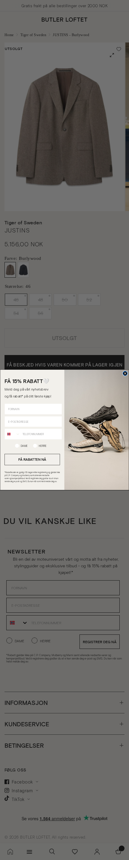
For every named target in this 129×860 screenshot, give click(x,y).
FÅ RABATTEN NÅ (32, 459)
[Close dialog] (125, 373)
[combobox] (12, 434)
